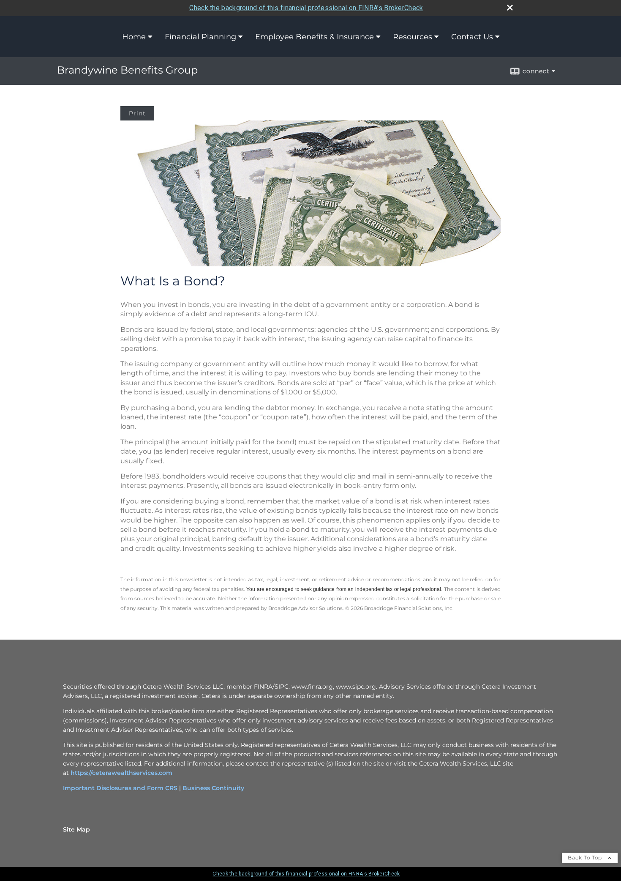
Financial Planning (200, 36)
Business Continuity (213, 788)
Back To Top (586, 857)
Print (137, 113)
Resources (412, 36)
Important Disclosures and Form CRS (120, 788)
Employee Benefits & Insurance (314, 36)
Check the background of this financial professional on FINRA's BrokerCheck (306, 8)
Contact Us (472, 36)
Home (134, 36)
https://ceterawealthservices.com (121, 773)
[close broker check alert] (510, 7)
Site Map (76, 829)
